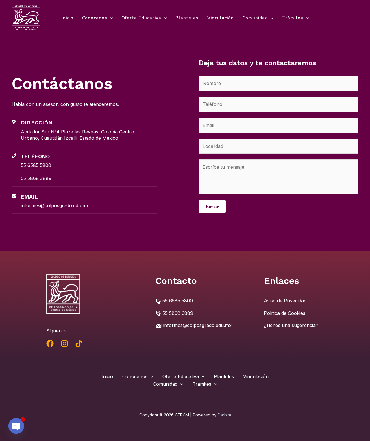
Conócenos (94, 18)
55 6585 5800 (36, 165)
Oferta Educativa (141, 18)
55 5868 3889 (36, 178)
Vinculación (220, 18)
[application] (110, 18)
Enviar (212, 206)
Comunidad (255, 18)
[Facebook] (50, 343)
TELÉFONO (35, 156)
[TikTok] (79, 343)
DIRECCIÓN (37, 123)
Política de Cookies (284, 313)
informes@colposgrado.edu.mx (55, 205)
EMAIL (29, 197)
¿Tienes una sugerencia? (291, 325)
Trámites (292, 18)
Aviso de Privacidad (285, 301)
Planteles (187, 18)
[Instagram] (64, 343)
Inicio (67, 18)
